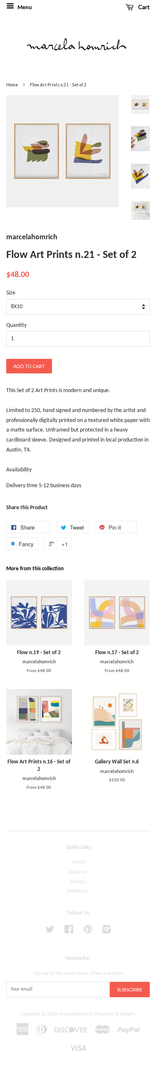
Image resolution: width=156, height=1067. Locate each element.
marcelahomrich (76, 1014)
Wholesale (78, 891)
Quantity (16, 325)
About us (78, 872)
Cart (143, 6)
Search (78, 862)
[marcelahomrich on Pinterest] (87, 931)
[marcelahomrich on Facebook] (69, 931)
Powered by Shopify (115, 1014)
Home (12, 84)
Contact (78, 881)
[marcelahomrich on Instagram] (106, 931)
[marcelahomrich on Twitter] (49, 931)
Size (10, 293)
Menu (24, 8)
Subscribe (130, 989)
